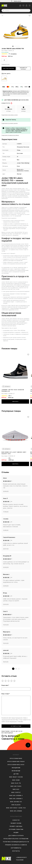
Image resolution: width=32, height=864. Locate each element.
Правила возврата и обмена (16, 844)
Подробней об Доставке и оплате (10, 114)
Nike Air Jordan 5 (16, 798)
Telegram (19, 860)
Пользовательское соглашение (16, 838)
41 (4, 60)
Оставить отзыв (16, 726)
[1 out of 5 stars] (3, 681)
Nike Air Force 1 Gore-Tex (16, 807)
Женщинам (16, 767)
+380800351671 (21, 857)
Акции (16, 832)
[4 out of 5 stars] (11, 681)
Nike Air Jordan (16, 811)
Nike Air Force (16, 786)
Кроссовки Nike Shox (16, 764)
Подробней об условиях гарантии (10, 123)
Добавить (7, 386)
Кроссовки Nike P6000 (16, 761)
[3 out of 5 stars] (8, 681)
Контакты (16, 851)
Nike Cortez (16, 792)
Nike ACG (16, 789)
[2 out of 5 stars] (6, 681)
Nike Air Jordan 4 (16, 795)
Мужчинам (16, 770)
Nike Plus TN (16, 783)
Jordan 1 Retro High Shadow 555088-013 (13, 390)
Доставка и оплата (16, 835)
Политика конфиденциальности (16, 841)
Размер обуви (16, 823)
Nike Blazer (16, 804)
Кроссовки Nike (16, 758)
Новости (16, 820)
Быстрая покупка (8, 68)
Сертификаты (16, 848)
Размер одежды (16, 826)
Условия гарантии (16, 829)
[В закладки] (29, 15)
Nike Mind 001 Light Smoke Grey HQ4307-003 (14, 452)
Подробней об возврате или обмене (10, 135)
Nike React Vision (16, 777)
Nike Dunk (16, 780)
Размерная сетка (5, 64)
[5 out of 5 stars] (14, 681)
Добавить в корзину (23, 68)
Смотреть (15, 401)
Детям (16, 774)
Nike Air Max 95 (16, 801)
